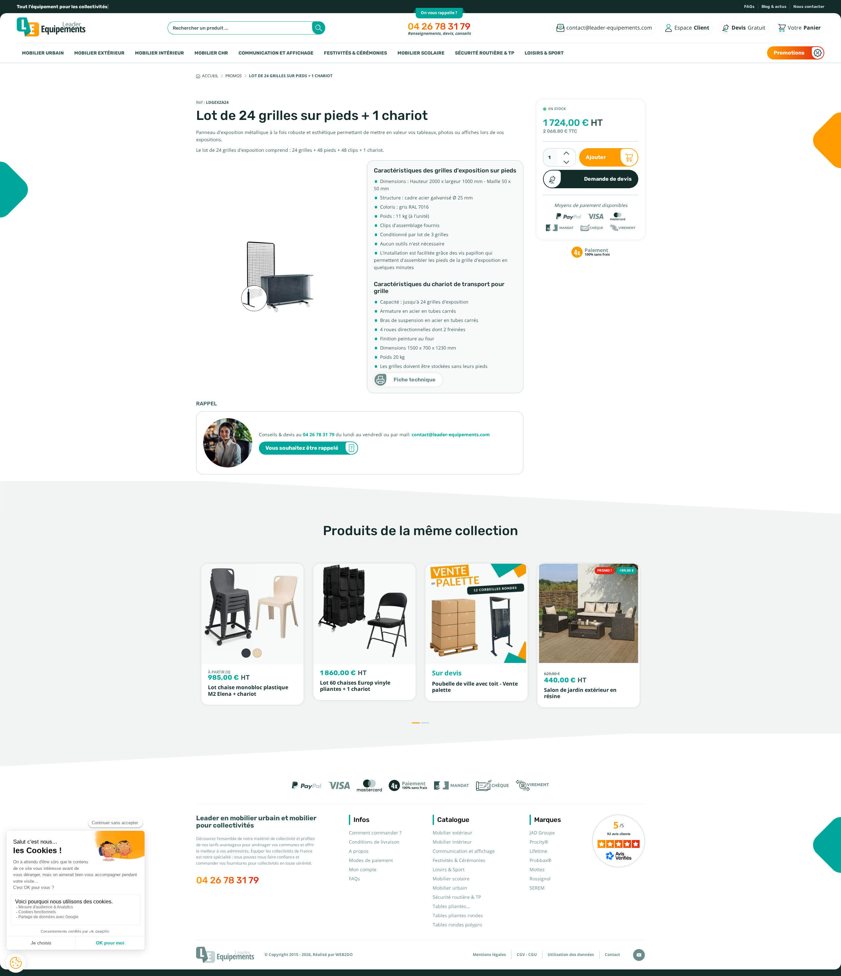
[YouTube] (639, 955)
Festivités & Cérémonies (355, 53)
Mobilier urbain (43, 53)
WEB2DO (344, 954)
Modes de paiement (371, 860)
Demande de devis (608, 179)
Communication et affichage (276, 53)
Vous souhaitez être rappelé (301, 448)
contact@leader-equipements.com (451, 434)
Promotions (789, 53)
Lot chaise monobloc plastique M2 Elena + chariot (248, 690)
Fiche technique (415, 379)
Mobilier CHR (211, 53)
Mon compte (362, 869)
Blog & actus (773, 6)
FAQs (749, 6)
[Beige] (257, 653)
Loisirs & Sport (544, 53)
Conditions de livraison (374, 842)
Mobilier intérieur (159, 53)
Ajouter (596, 157)
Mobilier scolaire (421, 53)
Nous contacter (808, 6)
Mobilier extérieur (99, 53)
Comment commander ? (375, 832)
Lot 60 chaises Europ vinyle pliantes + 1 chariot (355, 686)
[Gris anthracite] (246, 653)
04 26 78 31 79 (439, 26)
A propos (359, 851)
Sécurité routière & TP (484, 53)
